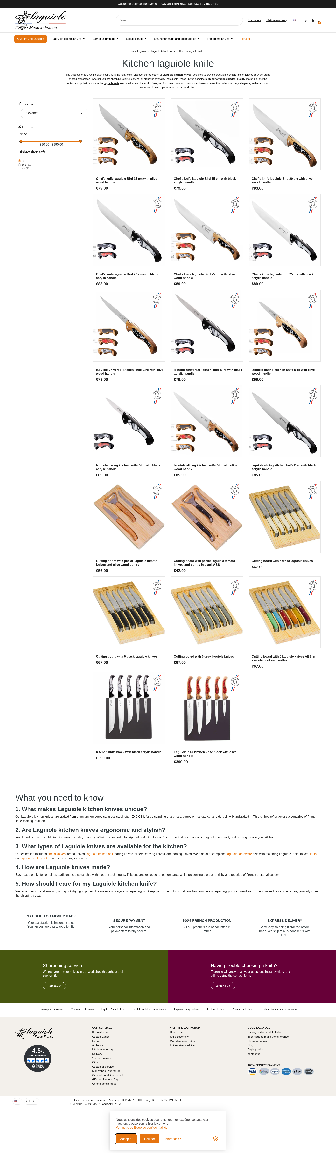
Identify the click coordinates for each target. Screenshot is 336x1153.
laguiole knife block (99, 854)
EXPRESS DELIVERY (284, 921)
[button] (54, 985)
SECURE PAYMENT (129, 921)
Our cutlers (254, 20)
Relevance (53, 113)
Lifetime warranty (276, 20)
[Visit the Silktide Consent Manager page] (215, 1138)
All (23, 160)
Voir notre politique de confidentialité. (141, 1127)
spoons (26, 858)
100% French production (206, 921)
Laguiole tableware (239, 854)
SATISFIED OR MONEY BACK (51, 916)
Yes (27, 164)
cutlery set (40, 858)
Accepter (126, 1138)
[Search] (237, 20)
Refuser (149, 1138)
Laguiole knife (111, 83)
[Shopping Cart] (319, 20)
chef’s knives (57, 854)
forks (313, 854)
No (25, 168)
